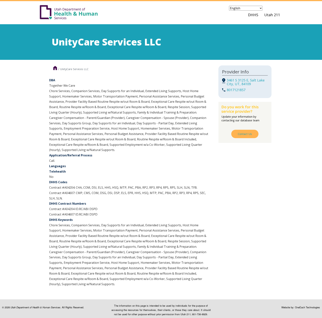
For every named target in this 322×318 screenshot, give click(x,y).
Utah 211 (272, 14)
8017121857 (236, 90)
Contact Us (245, 134)
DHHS (253, 14)
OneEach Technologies (307, 307)
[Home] (69, 12)
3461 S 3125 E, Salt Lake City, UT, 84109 (246, 82)
